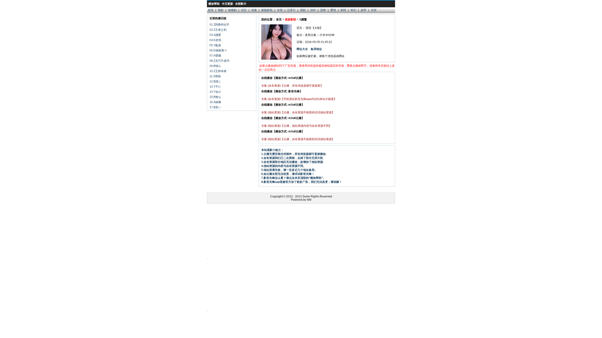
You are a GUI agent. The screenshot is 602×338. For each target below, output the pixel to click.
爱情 (333, 10)
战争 (363, 10)
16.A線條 (215, 102)
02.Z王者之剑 (218, 29)
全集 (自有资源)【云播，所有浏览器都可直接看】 (292, 85)
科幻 (353, 10)
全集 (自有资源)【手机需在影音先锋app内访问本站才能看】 (299, 99)
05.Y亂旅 (215, 45)
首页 (211, 10)
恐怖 (323, 10)
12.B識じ (215, 81)
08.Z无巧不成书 (219, 60)
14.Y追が (215, 91)
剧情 (343, 10)
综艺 (244, 10)
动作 (313, 10)
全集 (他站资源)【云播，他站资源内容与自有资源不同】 (296, 125)
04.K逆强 (215, 40)
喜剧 (303, 10)
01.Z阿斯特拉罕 (219, 24)
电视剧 (232, 10)
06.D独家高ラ (218, 50)
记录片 (291, 10)
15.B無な (215, 97)
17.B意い (215, 107)
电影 (221, 10)
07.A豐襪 (215, 55)
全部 (280, 10)
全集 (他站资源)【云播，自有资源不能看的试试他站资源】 (297, 112)
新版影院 (267, 10)
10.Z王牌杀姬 (218, 71)
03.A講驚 (215, 35)
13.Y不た (215, 86)
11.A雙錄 (215, 76)
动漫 (254, 10)
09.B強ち (215, 66)
